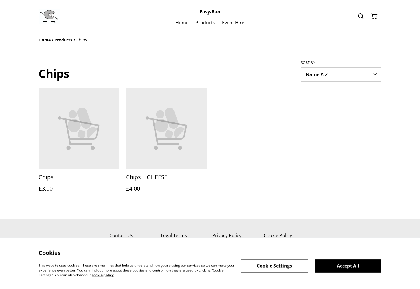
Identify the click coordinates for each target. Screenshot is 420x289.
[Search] (361, 16)
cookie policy (103, 274)
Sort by (308, 63)
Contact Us (121, 235)
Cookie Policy (278, 235)
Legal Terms (174, 235)
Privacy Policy (226, 235)
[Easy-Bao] (49, 17)
